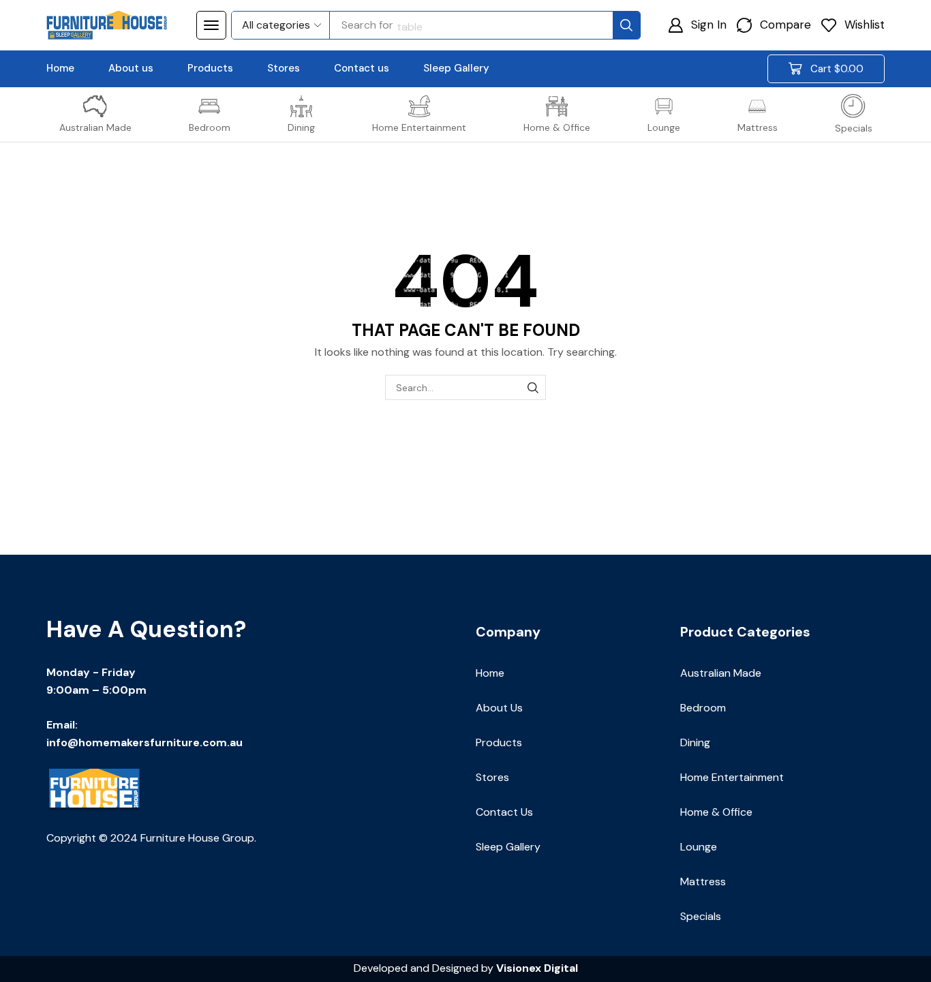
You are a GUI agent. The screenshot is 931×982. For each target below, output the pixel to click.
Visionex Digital (537, 968)
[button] (211, 25)
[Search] (626, 25)
